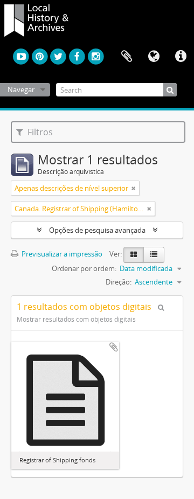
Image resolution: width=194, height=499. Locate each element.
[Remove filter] (133, 188)
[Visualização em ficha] (133, 255)
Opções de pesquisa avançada (97, 230)
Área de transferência (126, 56)
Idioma (153, 56)
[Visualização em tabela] (153, 255)
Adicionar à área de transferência (113, 347)
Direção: (118, 282)
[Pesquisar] (170, 89)
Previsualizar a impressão (61, 254)
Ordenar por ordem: (84, 268)
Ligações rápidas (180, 56)
